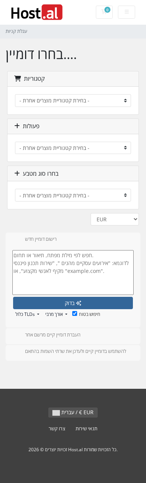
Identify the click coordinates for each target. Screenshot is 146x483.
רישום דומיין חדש (41, 239)
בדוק (70, 303)
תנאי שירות (86, 428)
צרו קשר (57, 428)
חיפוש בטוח (89, 314)
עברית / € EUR (77, 412)
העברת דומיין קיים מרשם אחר (52, 334)
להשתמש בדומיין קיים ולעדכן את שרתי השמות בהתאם (75, 351)
